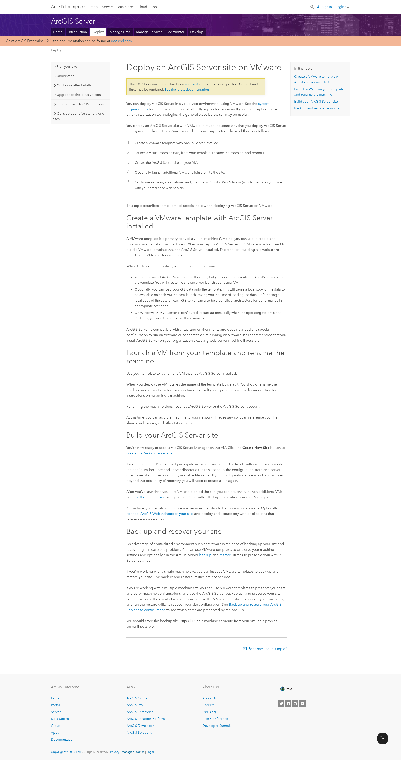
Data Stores (125, 7)
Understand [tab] (66, 76)
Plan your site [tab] (67, 67)
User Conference (215, 719)
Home (57, 32)
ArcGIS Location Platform (146, 719)
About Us (209, 698)
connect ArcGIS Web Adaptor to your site (159, 513)
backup (205, 555)
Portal (94, 7)
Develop (196, 32)
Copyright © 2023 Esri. (66, 752)
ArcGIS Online (137, 698)
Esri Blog (209, 712)
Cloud (142, 7)
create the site (149, 453)
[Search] (312, 6)
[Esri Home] (286, 689)
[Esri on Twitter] (281, 703)
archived (191, 84)
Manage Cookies (133, 752)
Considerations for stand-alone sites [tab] (78, 116)
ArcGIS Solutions (139, 733)
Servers (107, 7)
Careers (208, 705)
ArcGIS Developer (140, 726)
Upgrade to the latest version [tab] (79, 95)
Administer (176, 32)
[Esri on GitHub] (295, 703)
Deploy (98, 32)
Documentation (63, 739)
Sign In (327, 7)
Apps (154, 7)
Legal (150, 752)
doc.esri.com (121, 41)
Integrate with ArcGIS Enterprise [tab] (81, 104)
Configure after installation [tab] (77, 85)
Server (56, 712)
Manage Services (149, 32)
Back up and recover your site (316, 108)
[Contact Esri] (302, 703)
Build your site (316, 101)
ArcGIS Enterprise (68, 6)
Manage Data (120, 32)
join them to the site (149, 497)
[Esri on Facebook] (288, 703)
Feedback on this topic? (267, 649)
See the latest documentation (187, 89)
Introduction (77, 32)
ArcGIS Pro (135, 705)
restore (225, 555)
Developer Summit (216, 726)
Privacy (114, 752)
